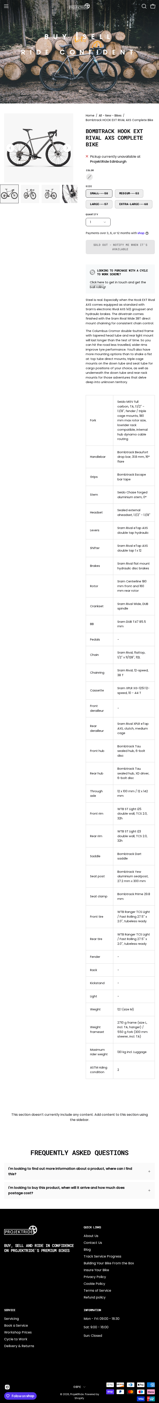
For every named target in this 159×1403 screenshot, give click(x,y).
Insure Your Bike (96, 1270)
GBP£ (77, 1387)
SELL (99, 36)
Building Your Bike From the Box (109, 1263)
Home (90, 115)
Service (9, 1310)
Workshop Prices (18, 1332)
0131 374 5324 (95, 1344)
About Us (91, 1235)
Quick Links (92, 1227)
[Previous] (10, 148)
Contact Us (93, 1242)
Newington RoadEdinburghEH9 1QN (97, 1357)
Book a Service (16, 1325)
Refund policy (95, 1297)
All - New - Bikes (110, 115)
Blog (87, 1249)
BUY (58, 36)
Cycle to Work (15, 1339)
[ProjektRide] (79, 6)
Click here (97, 282)
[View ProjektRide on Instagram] (6, 1387)
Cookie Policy (94, 1283)
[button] (144, 6)
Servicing (11, 1318)
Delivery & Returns (19, 1346)
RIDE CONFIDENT (79, 52)
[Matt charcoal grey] (89, 177)
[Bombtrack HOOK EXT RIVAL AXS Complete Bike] (9, 194)
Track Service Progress (102, 1256)
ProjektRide (77, 1394)
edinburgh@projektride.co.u (106, 1371)
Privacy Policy (95, 1276)
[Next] (67, 148)
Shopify (79, 1398)
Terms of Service (97, 1290)
